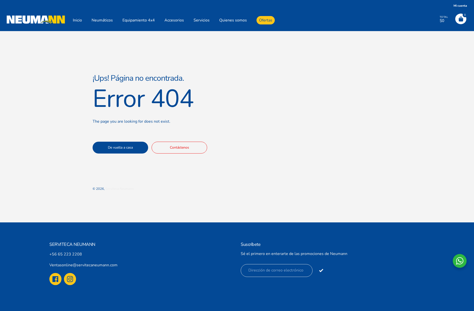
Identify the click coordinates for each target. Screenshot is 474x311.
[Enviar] (321, 270)
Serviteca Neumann (119, 189)
